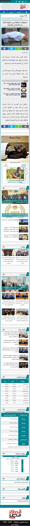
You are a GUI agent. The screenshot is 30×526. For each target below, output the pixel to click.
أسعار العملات (20, 376)
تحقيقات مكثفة (22, 123)
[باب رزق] (15, 173)
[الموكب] (15, 149)
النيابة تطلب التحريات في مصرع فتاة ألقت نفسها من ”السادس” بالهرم (12, 94)
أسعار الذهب (21, 409)
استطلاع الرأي (21, 478)
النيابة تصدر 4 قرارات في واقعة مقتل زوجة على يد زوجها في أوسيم (12, 88)
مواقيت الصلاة (20, 453)
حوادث (22, 15)
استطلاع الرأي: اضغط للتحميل (21, 482)
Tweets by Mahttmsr (23, 501)
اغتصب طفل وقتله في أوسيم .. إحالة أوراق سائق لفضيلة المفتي (12, 83)
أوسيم (19, 63)
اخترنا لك (22, 274)
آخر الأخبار (22, 188)
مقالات (23, 246)
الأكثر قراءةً (22, 329)
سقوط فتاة (11, 60)
